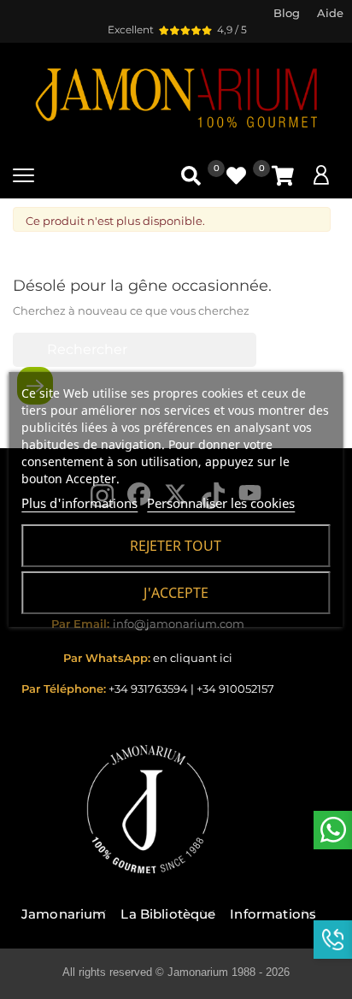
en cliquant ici (192, 658)
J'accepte (176, 592)
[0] (283, 176)
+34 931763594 (148, 688)
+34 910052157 (235, 688)
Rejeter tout (175, 545)
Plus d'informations (79, 502)
